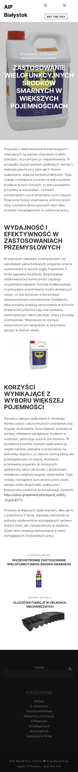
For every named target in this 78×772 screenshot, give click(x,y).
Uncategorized (39, 726)
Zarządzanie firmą (39, 736)
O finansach (39, 721)
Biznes (39, 701)
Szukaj (39, 667)
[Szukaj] (45, 5)
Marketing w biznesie (39, 716)
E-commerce (39, 706)
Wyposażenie (39, 731)
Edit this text (56, 16)
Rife (12, 761)
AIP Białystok (15, 11)
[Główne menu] (64, 5)
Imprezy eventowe (39, 711)
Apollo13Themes (29, 766)
